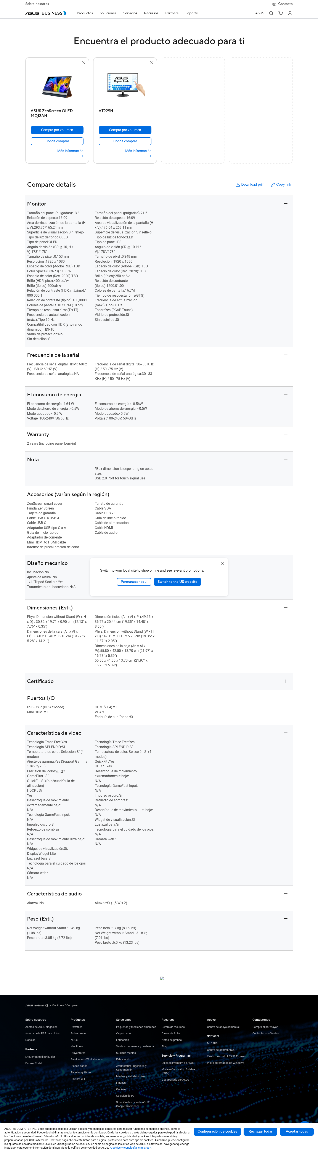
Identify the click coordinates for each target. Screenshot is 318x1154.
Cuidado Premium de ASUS (178, 1062)
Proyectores (78, 1052)
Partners (31, 1049)
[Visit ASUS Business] (37, 1005)
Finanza (121, 1082)
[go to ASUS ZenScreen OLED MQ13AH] (57, 86)
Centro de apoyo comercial (223, 1027)
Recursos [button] (151, 13)
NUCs (74, 1039)
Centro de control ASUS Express (226, 1056)
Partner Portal (33, 1063)
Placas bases (79, 1065)
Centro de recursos (173, 1027)
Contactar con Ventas (265, 1033)
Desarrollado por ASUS (175, 1079)
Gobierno (121, 1089)
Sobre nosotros (37, 4)
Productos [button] (85, 13)
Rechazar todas (261, 1131)
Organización (124, 1033)
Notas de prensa (172, 1039)
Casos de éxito (171, 1033)
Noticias (30, 1039)
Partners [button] (171, 13)
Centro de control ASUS (221, 1049)
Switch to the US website (177, 582)
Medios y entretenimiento (131, 1076)
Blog (164, 1046)
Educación (122, 1039)
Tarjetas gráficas (81, 1072)
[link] (57, 141)
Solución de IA (125, 1095)
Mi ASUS (212, 1043)
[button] (271, 13)
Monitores (77, 1046)
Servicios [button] (130, 13)
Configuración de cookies (217, 1131)
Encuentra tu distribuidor (40, 1056)
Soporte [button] (191, 13)
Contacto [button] (285, 4)
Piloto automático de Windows (225, 1062)
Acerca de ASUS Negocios (41, 1027)
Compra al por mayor (265, 1027)
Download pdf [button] (252, 184)
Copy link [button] (283, 184)
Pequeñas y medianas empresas (136, 1027)
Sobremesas (78, 1033)
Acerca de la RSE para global (42, 1033)
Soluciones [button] (108, 13)
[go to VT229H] (125, 86)
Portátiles (76, 1027)
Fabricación (123, 1059)
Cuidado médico (126, 1052)
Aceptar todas (297, 1131)
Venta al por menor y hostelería (135, 1046)
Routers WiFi (78, 1078)
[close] (222, 563)
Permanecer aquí (134, 582)
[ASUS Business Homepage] (45, 13)
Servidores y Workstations (87, 1059)
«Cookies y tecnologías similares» (130, 1147)
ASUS (259, 13)
